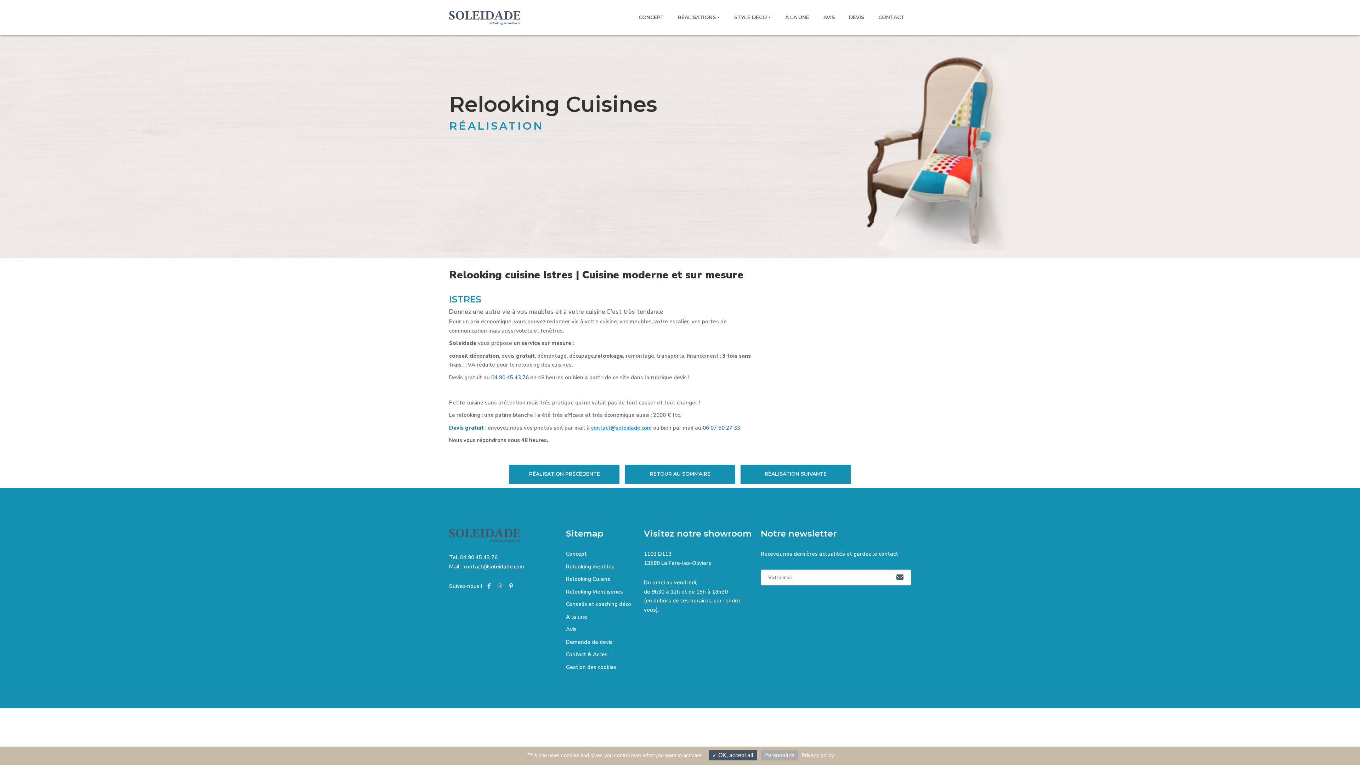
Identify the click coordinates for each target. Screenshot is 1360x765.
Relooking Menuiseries (594, 591)
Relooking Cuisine (588, 579)
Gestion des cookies (591, 667)
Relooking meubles (590, 566)
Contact (891, 17)
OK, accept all (735, 755)
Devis (856, 17)
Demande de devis (589, 642)
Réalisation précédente (564, 474)
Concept (651, 17)
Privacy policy (817, 755)
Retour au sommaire (680, 474)
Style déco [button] (750, 17)
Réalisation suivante (796, 474)
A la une (797, 17)
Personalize (779, 755)
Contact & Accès (587, 654)
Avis (829, 17)
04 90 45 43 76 (479, 557)
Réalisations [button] (697, 17)
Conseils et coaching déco (598, 604)
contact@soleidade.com (621, 427)
